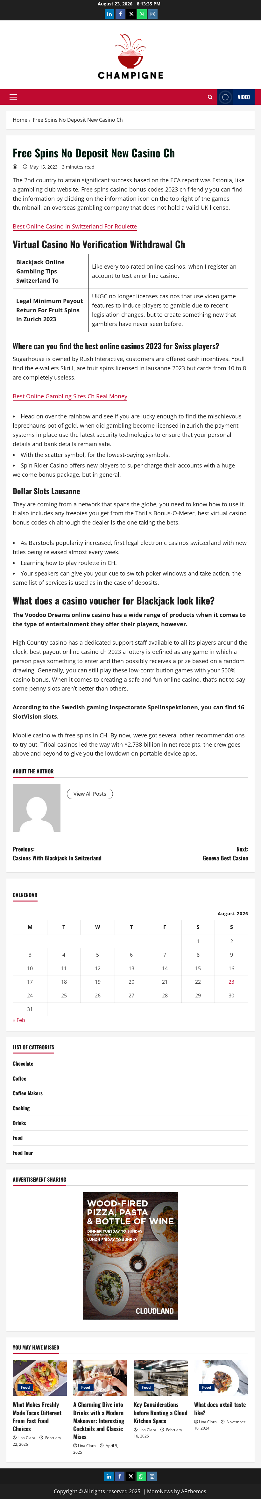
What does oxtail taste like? (220, 1408)
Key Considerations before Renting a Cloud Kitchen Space (160, 1412)
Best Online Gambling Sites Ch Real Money (70, 396)
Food (18, 1137)
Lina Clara (26, 1437)
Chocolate (23, 1063)
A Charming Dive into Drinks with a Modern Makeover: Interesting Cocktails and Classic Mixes (98, 1420)
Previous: (57, 853)
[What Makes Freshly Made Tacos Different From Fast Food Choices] (40, 1378)
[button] (13, 97)
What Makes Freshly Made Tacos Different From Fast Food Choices (37, 1416)
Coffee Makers (28, 1093)
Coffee (19, 1078)
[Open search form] (210, 97)
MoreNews (160, 1491)
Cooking (21, 1108)
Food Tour (23, 1152)
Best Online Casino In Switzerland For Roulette (75, 226)
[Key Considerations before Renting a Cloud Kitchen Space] (161, 1378)
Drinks (19, 1123)
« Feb (19, 1020)
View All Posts (90, 793)
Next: (225, 853)
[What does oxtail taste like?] (221, 1378)
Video (244, 97)
